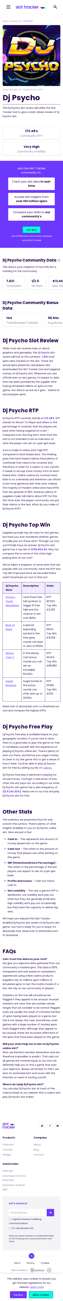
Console (8, 1149)
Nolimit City (16, 20)
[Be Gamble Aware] (20, 1270)
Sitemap (8, 1171)
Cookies (45, 1262)
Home (5, 20)
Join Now (31, 230)
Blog (36, 1149)
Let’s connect (18, 1203)
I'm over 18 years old (22, 1228)
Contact (39, 1154)
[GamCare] (37, 1270)
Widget (7, 1154)
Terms (17, 1262)
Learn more (37, 1287)
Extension (8, 1144)
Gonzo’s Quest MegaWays (12, 601)
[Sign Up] (50, 1212)
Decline (18, 1295)
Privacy (30, 1262)
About (37, 1144)
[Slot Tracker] (31, 7)
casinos (47, 768)
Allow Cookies (41, 1295)
